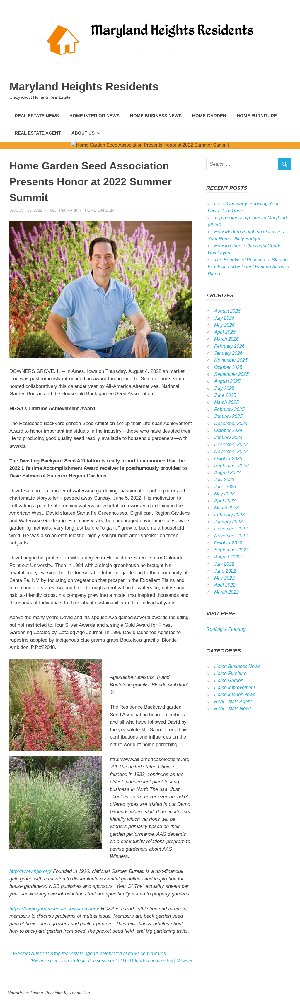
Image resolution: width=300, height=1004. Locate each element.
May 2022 (224, 577)
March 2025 (226, 402)
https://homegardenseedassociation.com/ (54, 909)
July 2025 (224, 388)
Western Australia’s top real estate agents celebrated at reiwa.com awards (89, 953)
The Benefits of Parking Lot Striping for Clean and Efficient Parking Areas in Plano (248, 266)
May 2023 (224, 493)
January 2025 (228, 416)
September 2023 (231, 465)
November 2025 (231, 360)
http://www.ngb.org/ (30, 871)
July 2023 (224, 479)
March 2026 (226, 339)
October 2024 (228, 430)
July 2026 (224, 318)
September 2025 (231, 374)
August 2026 (227, 311)
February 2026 (229, 346)
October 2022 (228, 542)
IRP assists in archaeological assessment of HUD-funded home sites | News (109, 960)
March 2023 (226, 507)
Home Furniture (257, 115)
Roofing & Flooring (226, 629)
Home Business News (156, 115)
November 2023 (231, 451)
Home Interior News (94, 115)
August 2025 (227, 381)
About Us (83, 133)
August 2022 (227, 556)
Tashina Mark (63, 210)
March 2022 (226, 592)
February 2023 (229, 514)
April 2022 (225, 584)
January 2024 (228, 437)
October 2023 (228, 458)
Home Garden (209, 115)
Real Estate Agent (38, 133)
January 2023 (228, 521)
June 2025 (225, 395)
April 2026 (225, 332)
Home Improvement (234, 687)
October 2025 (228, 367)
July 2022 (224, 563)
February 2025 (229, 409)
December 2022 (231, 528)
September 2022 (231, 549)
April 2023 (225, 500)
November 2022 (231, 535)
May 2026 (224, 325)
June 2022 (225, 570)
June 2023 (225, 486)
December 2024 (231, 423)
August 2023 (227, 472)
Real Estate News (37, 115)
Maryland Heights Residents (83, 86)
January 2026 (228, 353)
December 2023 (231, 444)
